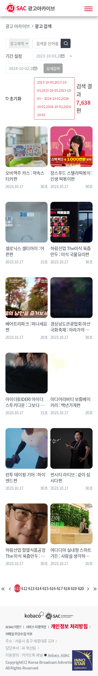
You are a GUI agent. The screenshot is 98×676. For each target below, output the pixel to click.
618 (67, 588)
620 (81, 588)
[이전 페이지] (10, 588)
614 (38, 588)
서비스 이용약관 (36, 627)
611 (17, 588)
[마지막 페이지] (95, 588)
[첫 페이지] (3, 588)
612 (24, 588)
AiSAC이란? (13, 627)
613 (31, 588)
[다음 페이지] (88, 588)
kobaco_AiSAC (58, 655)
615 (45, 588)
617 (60, 588)
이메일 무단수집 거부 (18, 634)
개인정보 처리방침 (69, 626)
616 (53, 588)
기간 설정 (13, 56)
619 (74, 588)
